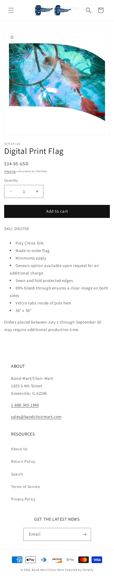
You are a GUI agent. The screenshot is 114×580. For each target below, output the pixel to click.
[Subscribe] (85, 534)
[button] (11, 10)
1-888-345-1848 (25, 405)
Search (17, 474)
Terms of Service (25, 486)
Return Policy (23, 461)
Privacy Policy (23, 499)
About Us (19, 448)
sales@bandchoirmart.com (36, 416)
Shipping (10, 171)
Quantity (11, 180)
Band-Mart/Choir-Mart (48, 570)
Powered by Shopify (79, 570)
